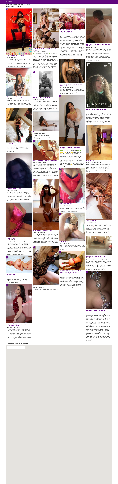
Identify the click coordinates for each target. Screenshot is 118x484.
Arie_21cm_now (91, 220)
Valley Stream (11, 238)
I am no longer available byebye (96, 109)
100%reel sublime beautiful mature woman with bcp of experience (70, 271)
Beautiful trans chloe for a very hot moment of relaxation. (70, 30)
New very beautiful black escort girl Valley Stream (71, 84)
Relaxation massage (66, 203)
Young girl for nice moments (41, 97)
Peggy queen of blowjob (14, 188)
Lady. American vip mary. (94, 161)
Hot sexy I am (11, 274)
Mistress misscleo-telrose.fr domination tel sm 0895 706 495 (19, 324)
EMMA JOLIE (9, 1)
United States (14, 4)
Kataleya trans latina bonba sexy (70, 147)
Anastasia (10, 143)
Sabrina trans (64, 241)
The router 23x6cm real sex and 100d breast (44, 49)
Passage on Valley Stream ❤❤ (95, 256)
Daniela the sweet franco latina (95, 310)
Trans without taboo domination (16, 55)
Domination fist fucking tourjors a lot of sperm (98, 44)
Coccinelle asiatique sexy (14, 97)
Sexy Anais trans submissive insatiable (45, 160)
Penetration (36, 132)
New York (20, 4)
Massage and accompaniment (42, 230)
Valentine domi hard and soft (42, 286)
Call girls (8, 4)
